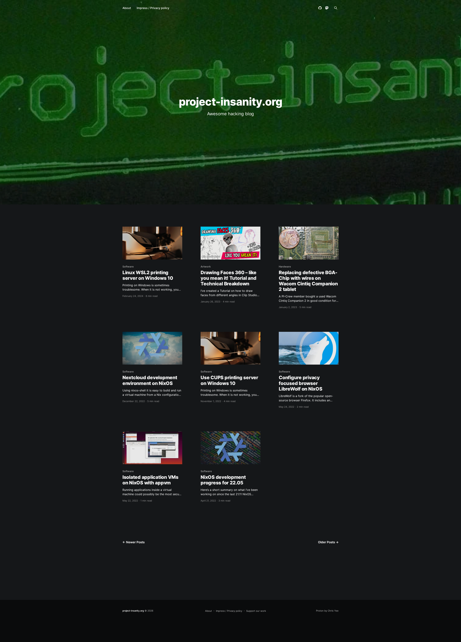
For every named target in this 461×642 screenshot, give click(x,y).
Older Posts (328, 542)
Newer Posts (133, 542)
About (126, 8)
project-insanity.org (230, 101)
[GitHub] (320, 8)
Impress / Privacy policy (153, 8)
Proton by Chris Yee (327, 610)
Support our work (256, 610)
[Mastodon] (326, 8)
